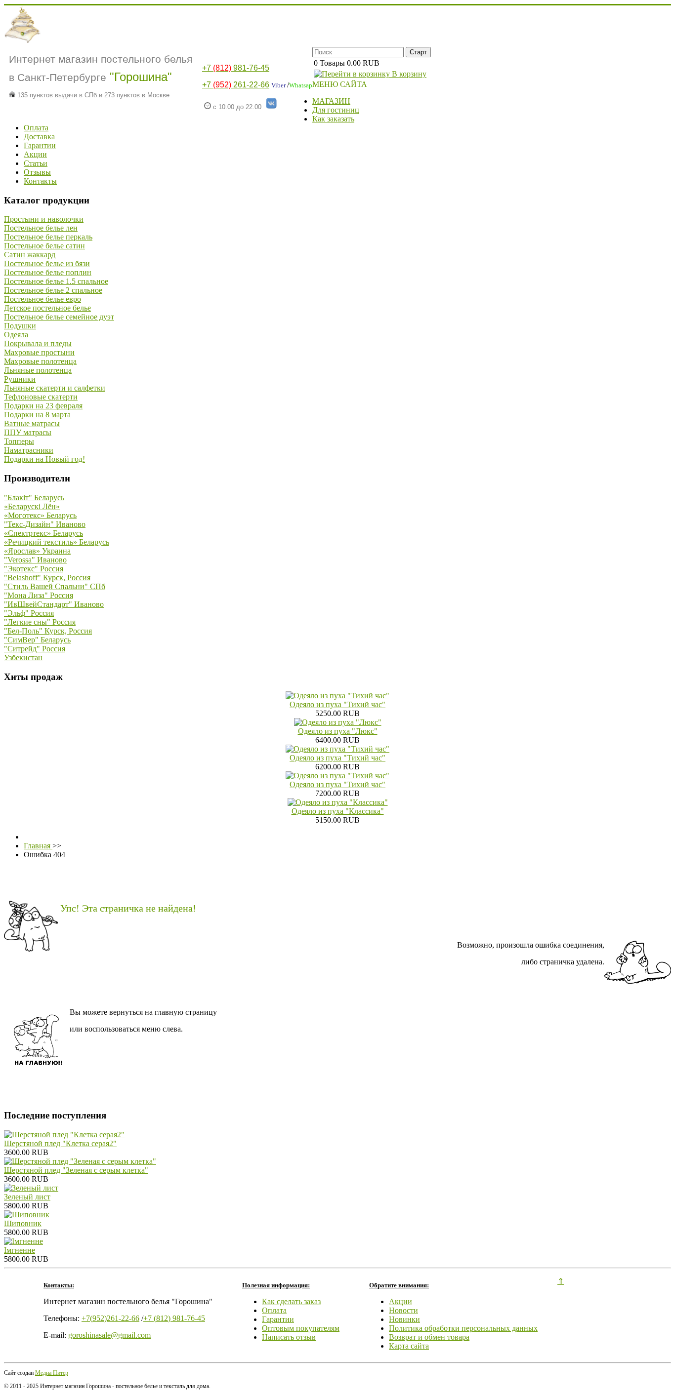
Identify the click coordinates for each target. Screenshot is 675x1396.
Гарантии (40, 145)
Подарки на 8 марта (37, 414)
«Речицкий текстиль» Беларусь (56, 542)
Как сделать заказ (291, 1301)
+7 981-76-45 (235, 68)
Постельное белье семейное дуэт (59, 317)
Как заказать (333, 119)
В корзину (408, 74)
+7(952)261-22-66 (110, 1318)
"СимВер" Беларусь (37, 640)
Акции (35, 154)
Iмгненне (19, 1250)
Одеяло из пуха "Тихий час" (337, 704)
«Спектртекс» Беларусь (43, 533)
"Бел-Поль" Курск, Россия (48, 631)
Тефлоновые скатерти (41, 397)
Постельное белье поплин (47, 272)
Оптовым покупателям (300, 1328)
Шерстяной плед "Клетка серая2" (60, 1143)
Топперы (19, 441)
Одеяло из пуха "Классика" (338, 811)
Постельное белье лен (41, 228)
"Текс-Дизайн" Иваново (44, 524)
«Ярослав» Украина (37, 551)
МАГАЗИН (331, 101)
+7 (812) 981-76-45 (174, 1318)
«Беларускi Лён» (32, 506)
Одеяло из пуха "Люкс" (338, 731)
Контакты (40, 181)
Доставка (39, 136)
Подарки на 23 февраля (43, 405)
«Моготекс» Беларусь (40, 515)
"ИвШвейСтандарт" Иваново (54, 604)
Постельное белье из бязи (47, 263)
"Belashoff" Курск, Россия (47, 577)
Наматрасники (28, 450)
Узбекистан (23, 657)
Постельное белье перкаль (48, 237)
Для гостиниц (335, 110)
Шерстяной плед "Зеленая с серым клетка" (76, 1170)
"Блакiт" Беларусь (34, 497)
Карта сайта (409, 1346)
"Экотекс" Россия (33, 568)
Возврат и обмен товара (429, 1337)
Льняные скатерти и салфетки (54, 388)
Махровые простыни (39, 352)
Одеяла (16, 334)
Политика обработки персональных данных (463, 1328)
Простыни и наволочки (44, 219)
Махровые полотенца (40, 361)
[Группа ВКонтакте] (271, 107)
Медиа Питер (51, 1372)
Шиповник (23, 1223)
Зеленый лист (27, 1197)
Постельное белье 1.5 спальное (56, 281)
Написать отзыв (289, 1337)
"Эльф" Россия (29, 613)
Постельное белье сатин (44, 245)
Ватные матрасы (32, 423)
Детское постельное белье (47, 308)
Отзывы (37, 172)
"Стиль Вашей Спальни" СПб (54, 586)
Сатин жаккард (29, 254)
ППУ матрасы (27, 432)
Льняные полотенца (38, 370)
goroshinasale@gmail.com (109, 1335)
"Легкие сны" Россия (40, 622)
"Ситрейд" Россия (34, 648)
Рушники (20, 379)
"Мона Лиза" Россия (38, 595)
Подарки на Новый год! (44, 459)
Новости (403, 1310)
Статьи (35, 163)
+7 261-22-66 (235, 84)
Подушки (20, 325)
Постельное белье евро (42, 299)
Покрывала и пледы (38, 343)
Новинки (404, 1319)
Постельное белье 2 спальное (53, 290)
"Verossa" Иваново (35, 560)
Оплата (36, 127)
